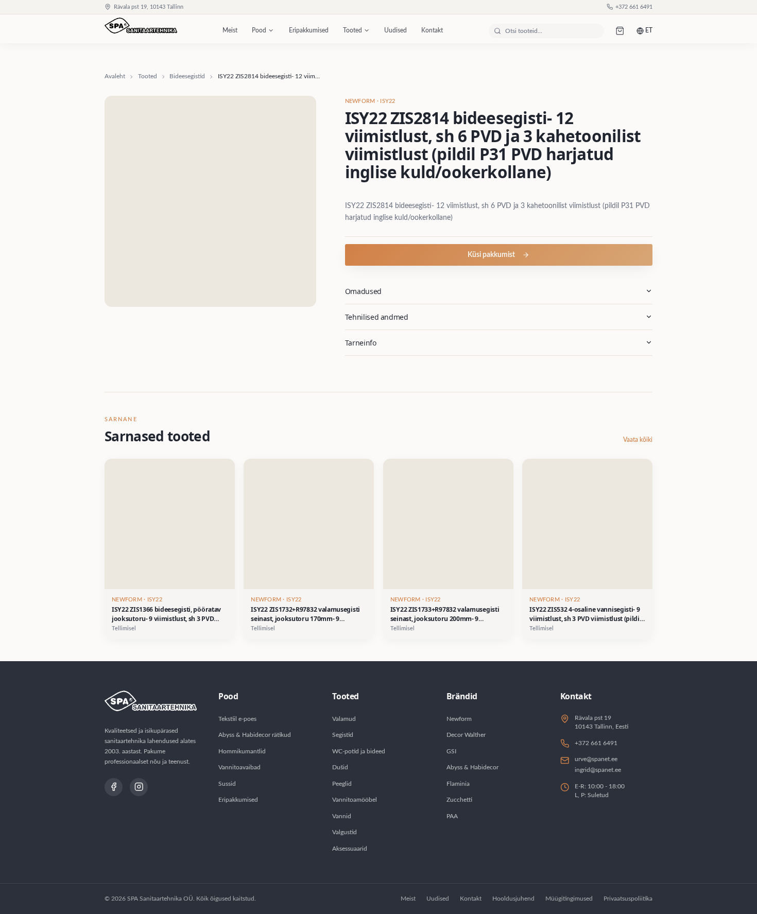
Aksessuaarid (349, 849)
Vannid (341, 816)
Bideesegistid (187, 76)
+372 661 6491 (633, 7)
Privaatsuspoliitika (628, 898)
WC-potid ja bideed (358, 751)
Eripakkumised (309, 30)
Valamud (344, 719)
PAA (452, 816)
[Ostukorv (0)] (620, 31)
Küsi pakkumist (491, 254)
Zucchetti (459, 800)
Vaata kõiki (637, 440)
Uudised (395, 30)
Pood (259, 30)
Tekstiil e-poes (237, 719)
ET (648, 30)
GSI (451, 751)
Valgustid (344, 832)
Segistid (342, 735)
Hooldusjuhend (513, 898)
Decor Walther (466, 735)
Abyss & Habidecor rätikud (254, 735)
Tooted (352, 30)
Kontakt (432, 30)
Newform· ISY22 (370, 101)
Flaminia (458, 784)
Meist (229, 30)
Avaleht (115, 76)
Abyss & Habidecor (472, 767)
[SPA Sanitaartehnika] (141, 31)
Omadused (363, 291)
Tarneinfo (360, 343)
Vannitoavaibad (239, 767)
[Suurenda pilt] (210, 201)
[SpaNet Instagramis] (139, 787)
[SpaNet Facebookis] (114, 787)
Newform (459, 719)
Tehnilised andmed (376, 317)
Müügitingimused (569, 898)
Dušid (340, 767)
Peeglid (342, 784)
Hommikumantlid (242, 751)
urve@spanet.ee (596, 759)
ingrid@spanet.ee (598, 770)
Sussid (227, 784)
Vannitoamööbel (354, 800)
